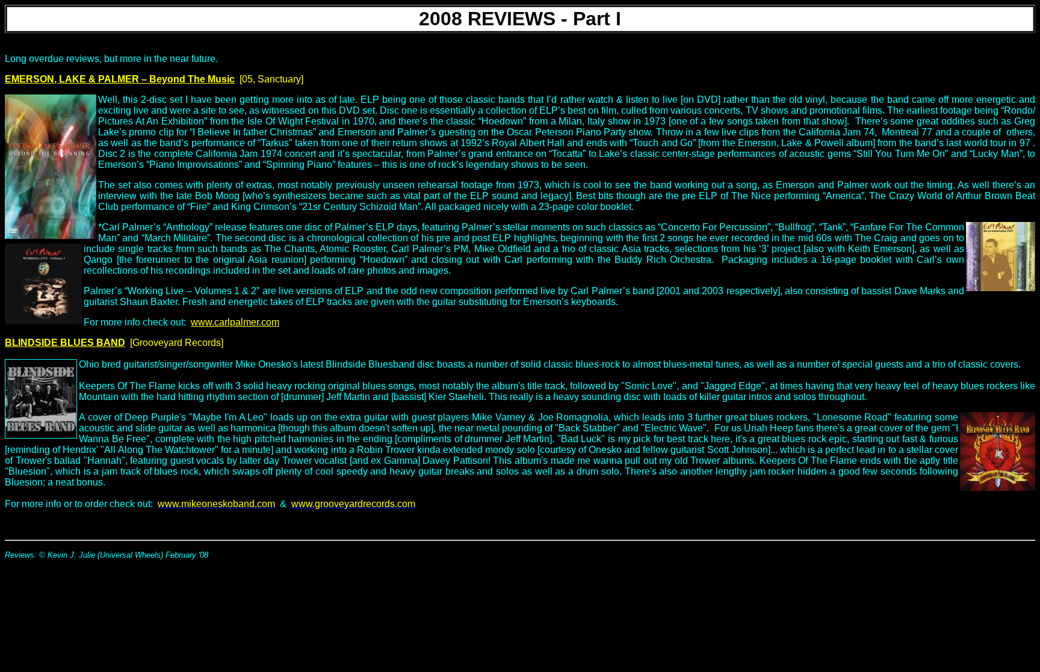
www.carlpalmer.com (235, 322)
